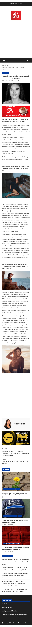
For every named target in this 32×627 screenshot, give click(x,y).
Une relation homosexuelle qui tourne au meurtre (15, 461)
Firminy (19, 516)
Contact (4, 604)
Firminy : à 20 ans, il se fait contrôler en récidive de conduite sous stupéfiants (16, 508)
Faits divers (14, 516)
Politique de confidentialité (9, 611)
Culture (18, 543)
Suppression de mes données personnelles (14, 614)
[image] (16, 111)
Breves (7, 72)
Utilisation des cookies (8, 618)
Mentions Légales (7, 607)
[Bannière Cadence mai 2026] (16, 438)
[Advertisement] (16, 39)
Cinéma (13, 543)
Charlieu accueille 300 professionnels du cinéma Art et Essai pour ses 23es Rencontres (16, 535)
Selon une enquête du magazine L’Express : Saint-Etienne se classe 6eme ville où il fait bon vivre (15, 452)
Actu (4, 72)
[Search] (28, 60)
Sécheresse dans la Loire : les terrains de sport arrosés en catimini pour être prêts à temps (16, 481)
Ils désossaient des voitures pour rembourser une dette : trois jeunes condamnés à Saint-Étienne (13, 583)
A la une (5, 516)
